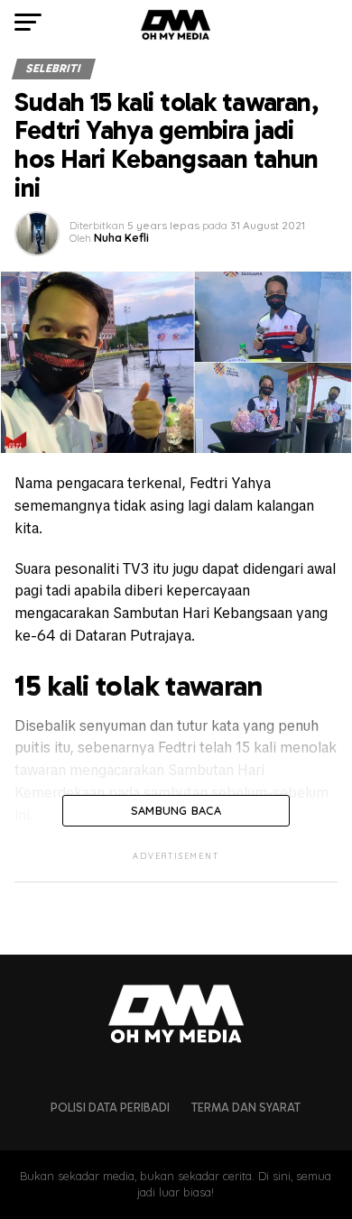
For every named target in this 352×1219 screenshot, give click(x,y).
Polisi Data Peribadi (110, 1107)
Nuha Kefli (121, 238)
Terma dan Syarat (246, 1107)
